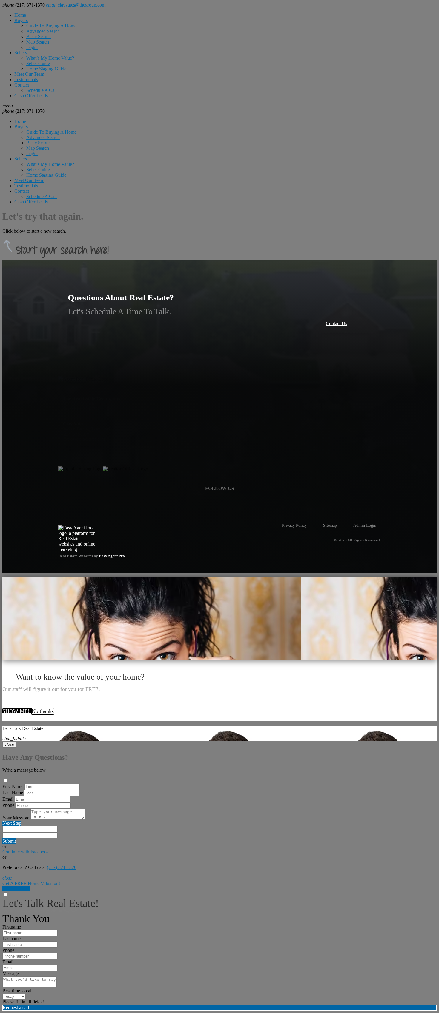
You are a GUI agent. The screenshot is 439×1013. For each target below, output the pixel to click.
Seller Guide (38, 63)
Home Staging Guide (46, 68)
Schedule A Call (41, 90)
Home (20, 15)
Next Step (11, 823)
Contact (21, 84)
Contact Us (336, 323)
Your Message (15, 817)
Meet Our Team (29, 74)
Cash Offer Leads (31, 95)
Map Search (37, 41)
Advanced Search (43, 31)
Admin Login (364, 525)
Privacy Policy (294, 525)
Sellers (20, 52)
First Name (12, 786)
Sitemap (330, 525)
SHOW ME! (16, 711)
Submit (9, 841)
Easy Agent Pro (112, 556)
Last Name (12, 792)
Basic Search (38, 36)
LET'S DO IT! (16, 888)
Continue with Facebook (25, 851)
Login (32, 47)
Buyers (21, 20)
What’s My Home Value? (50, 58)
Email (7, 799)
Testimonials (26, 79)
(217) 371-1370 (23, 111)
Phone (8, 805)
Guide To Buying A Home (51, 25)
